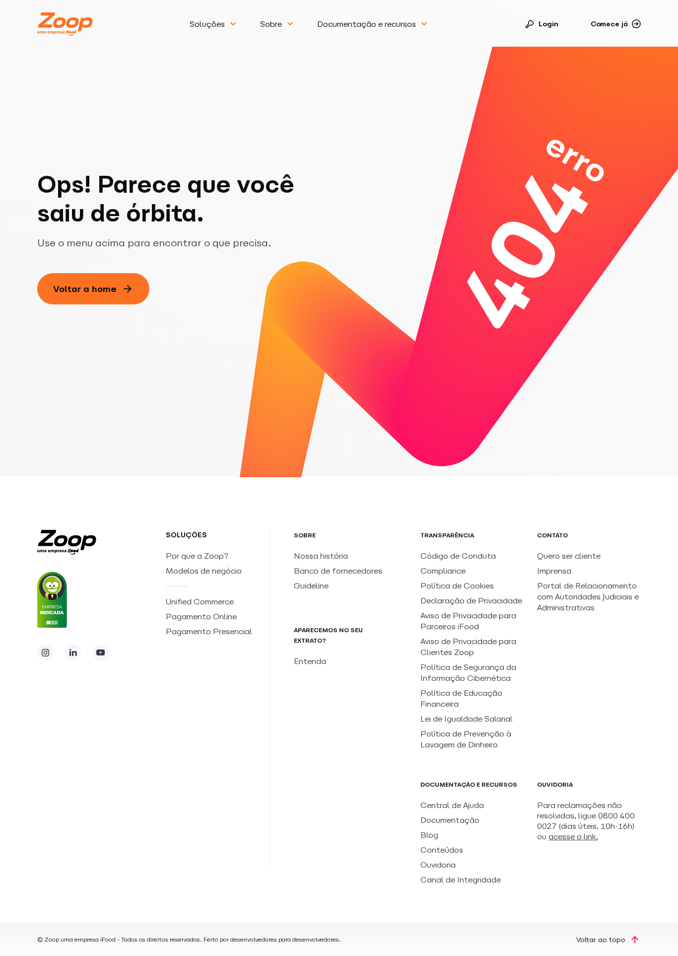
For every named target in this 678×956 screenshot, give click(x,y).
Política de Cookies (457, 585)
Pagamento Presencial (210, 631)
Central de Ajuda (452, 805)
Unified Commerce (201, 601)
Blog (429, 835)
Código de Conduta (458, 556)
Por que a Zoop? (197, 556)
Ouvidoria (438, 865)
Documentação (449, 820)
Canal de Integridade (460, 879)
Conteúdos (441, 850)
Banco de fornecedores (338, 571)
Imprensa (554, 571)
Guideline (311, 585)
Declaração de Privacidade (471, 600)
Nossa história (321, 556)
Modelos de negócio (204, 571)
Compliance (443, 571)
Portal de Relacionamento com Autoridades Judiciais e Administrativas (588, 596)
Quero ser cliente (569, 556)
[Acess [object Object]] (45, 653)
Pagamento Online (202, 616)
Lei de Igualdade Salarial (466, 719)
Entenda (310, 661)
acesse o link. (573, 836)
